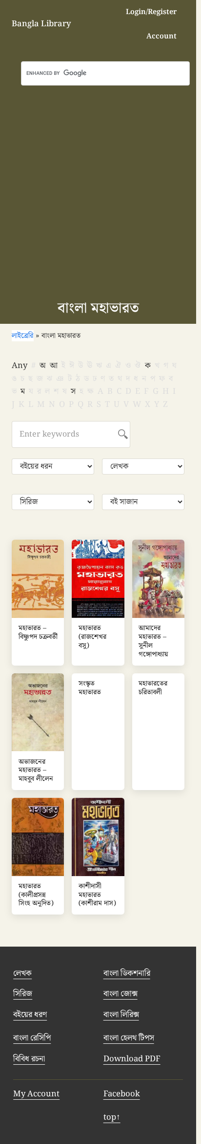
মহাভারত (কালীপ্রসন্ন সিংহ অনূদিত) (36, 895)
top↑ (112, 1117)
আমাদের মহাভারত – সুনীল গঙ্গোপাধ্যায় (153, 641)
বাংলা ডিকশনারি (126, 973)
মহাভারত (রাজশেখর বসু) (92, 637)
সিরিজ (22, 993)
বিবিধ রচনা (29, 1059)
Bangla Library (41, 24)
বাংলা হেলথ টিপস (128, 1038)
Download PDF (132, 1059)
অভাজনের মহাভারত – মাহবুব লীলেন (36, 771)
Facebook (121, 1094)
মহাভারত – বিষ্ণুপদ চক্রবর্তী (38, 632)
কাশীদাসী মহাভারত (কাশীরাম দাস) (97, 895)
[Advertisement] (100, 190)
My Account (36, 1094)
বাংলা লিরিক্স (121, 1014)
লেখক (22, 973)
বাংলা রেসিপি (32, 1038)
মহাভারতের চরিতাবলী (153, 688)
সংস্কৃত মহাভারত (90, 688)
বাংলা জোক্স (120, 993)
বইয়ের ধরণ (30, 1014)
